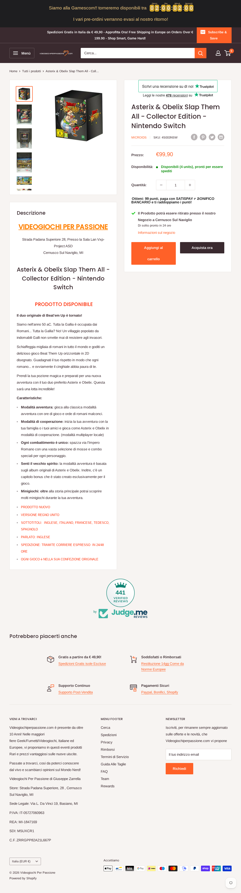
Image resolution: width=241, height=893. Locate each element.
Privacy (106, 742)
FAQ (104, 771)
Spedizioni (108, 735)
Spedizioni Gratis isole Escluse (82, 664)
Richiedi (179, 769)
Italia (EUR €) (21, 861)
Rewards (108, 786)
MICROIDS (139, 137)
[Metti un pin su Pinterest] (203, 137)
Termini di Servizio (115, 757)
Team (105, 779)
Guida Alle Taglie (113, 764)
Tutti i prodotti (31, 71)
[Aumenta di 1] (190, 185)
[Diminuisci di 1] (161, 185)
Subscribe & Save (217, 35)
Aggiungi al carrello (153, 253)
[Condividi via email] (221, 137)
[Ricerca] (200, 53)
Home (13, 71)
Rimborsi (108, 749)
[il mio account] (218, 53)
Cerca (105, 727)
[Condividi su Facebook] (194, 137)
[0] (228, 53)
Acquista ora (202, 248)
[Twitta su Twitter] (212, 137)
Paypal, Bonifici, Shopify (159, 692)
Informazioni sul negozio (156, 233)
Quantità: (139, 185)
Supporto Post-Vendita (75, 692)
